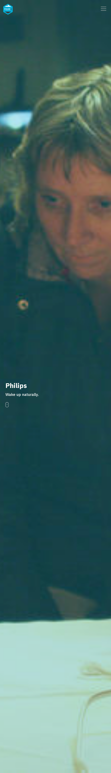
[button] (103, 8)
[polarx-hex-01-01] (8, 9)
